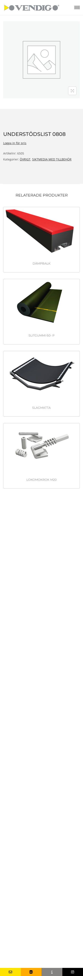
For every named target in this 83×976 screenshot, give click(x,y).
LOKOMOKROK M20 (41, 480)
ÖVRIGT (25, 159)
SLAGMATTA (41, 408)
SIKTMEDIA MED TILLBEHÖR (52, 159)
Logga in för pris (14, 143)
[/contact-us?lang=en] (31, 972)
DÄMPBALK (41, 263)
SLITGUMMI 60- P (41, 335)
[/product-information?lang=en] (52, 972)
